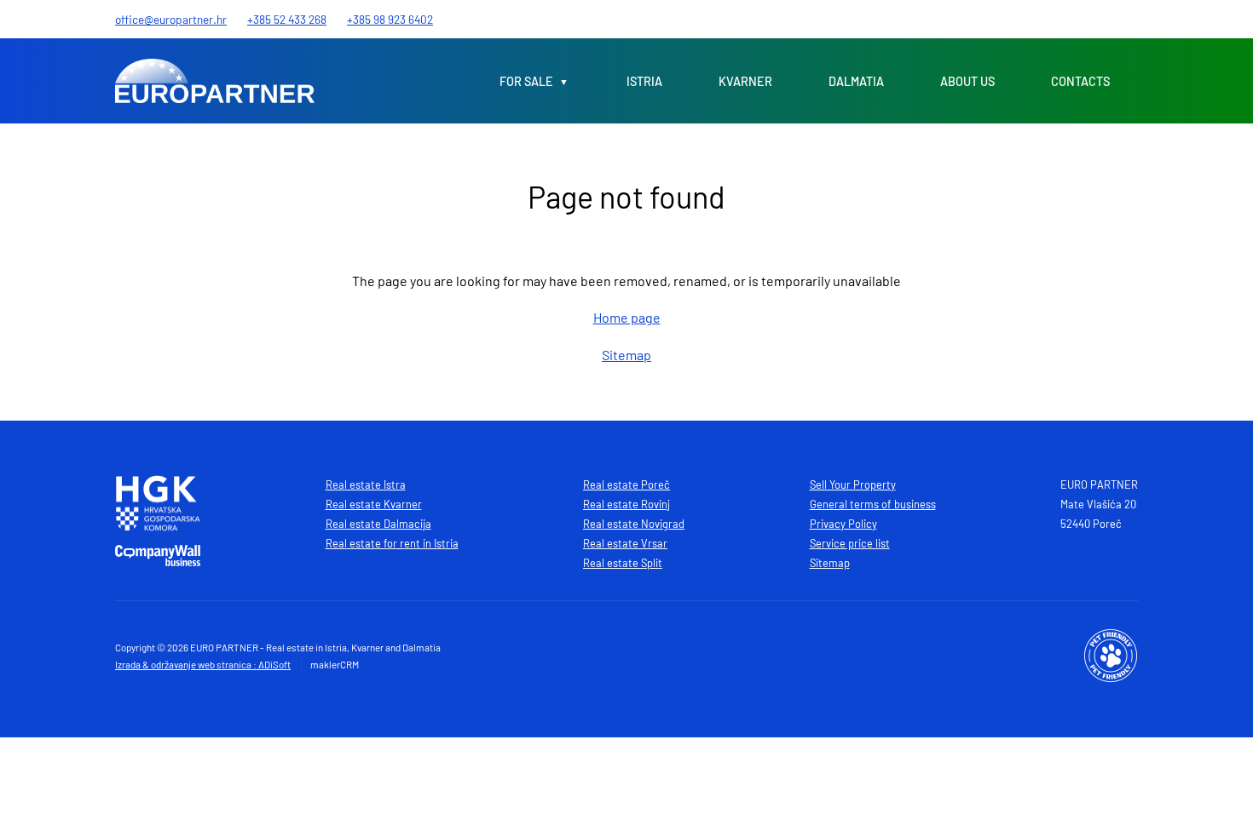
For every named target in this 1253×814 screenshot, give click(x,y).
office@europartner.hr (171, 19)
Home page (627, 317)
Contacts (1080, 81)
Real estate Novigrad (633, 523)
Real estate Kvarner (374, 504)
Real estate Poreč (626, 484)
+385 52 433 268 (286, 19)
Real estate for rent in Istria (392, 543)
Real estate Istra (366, 484)
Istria (644, 81)
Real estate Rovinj (626, 504)
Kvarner (745, 81)
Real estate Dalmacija (378, 523)
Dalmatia (856, 81)
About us (967, 81)
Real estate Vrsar (625, 543)
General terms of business (873, 504)
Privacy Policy (843, 523)
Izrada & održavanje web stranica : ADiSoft (203, 664)
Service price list (850, 543)
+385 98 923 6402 (390, 19)
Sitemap (626, 355)
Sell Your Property (853, 484)
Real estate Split (622, 563)
